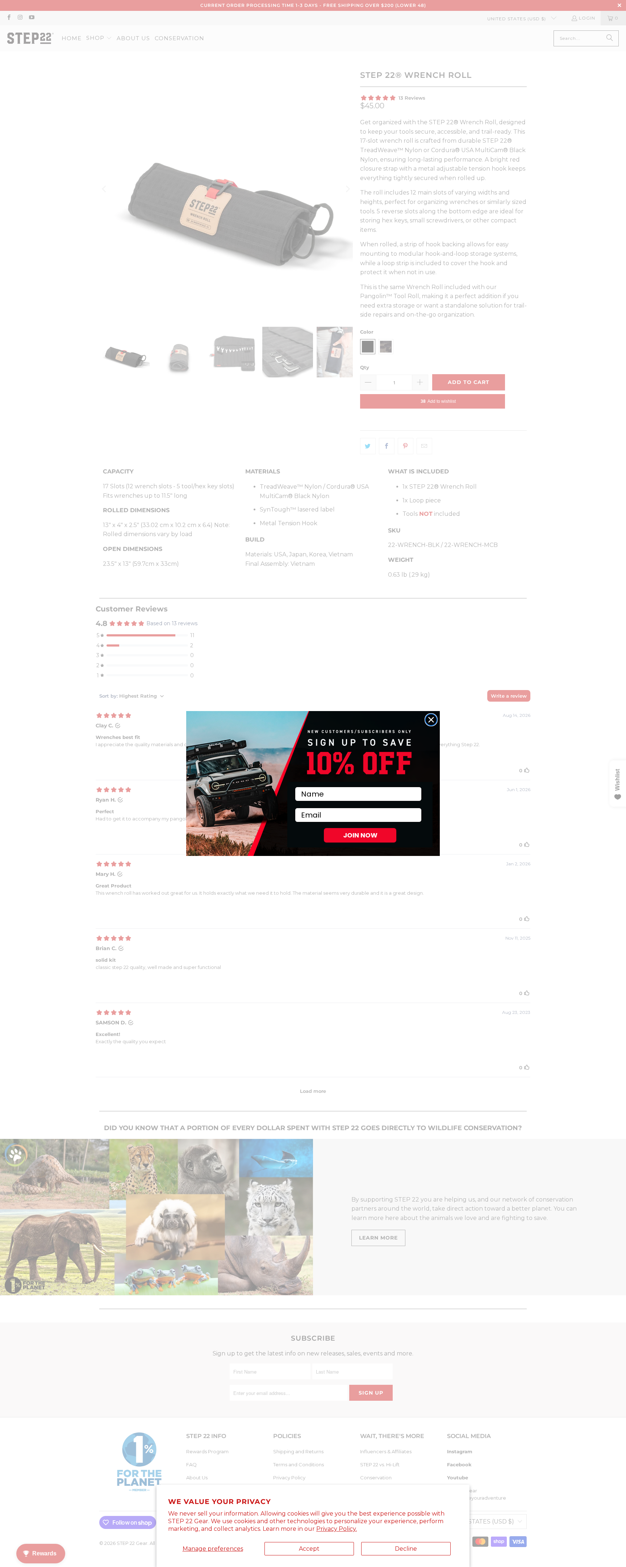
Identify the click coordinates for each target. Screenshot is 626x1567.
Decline (406, 1548)
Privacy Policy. (336, 1528)
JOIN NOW (360, 835)
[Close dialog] (431, 720)
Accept (309, 1548)
